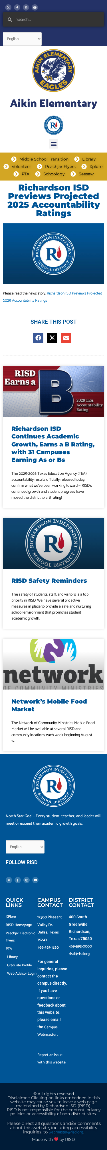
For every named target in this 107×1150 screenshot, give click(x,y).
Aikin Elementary (53, 104)
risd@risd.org (79, 954)
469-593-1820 (48, 947)
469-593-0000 (80, 946)
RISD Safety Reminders (49, 580)
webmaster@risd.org (66, 1132)
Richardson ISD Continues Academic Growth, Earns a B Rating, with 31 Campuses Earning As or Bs (52, 444)
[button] (53, 144)
